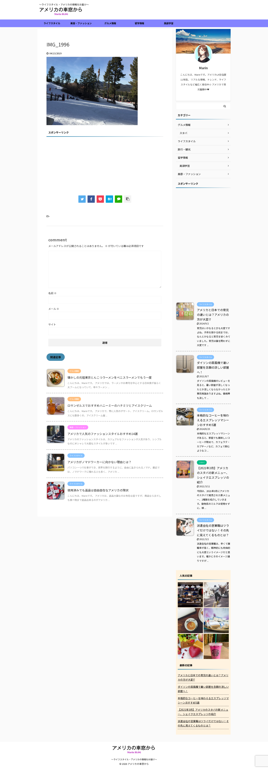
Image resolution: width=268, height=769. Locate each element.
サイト (52, 324)
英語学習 (168, 23)
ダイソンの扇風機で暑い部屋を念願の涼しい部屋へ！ (213, 367)
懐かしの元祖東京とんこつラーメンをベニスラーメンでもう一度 (109, 377)
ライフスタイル (52, 23)
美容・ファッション (81, 23)
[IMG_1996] (109, 199)
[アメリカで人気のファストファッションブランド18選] (190, 594)
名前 (52, 293)
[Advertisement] (104, 163)
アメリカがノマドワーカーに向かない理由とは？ (99, 462)
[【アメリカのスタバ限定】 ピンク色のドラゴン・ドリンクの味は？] (216, 646)
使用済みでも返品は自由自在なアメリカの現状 (98, 490)
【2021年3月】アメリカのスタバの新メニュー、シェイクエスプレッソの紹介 (203, 712)
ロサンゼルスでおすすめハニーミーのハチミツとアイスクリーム (109, 405)
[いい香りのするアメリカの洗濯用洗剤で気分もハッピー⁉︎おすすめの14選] (216, 620)
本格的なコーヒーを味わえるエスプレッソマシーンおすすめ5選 (213, 420)
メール (53, 309)
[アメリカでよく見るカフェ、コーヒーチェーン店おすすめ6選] (190, 620)
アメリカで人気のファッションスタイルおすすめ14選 (102, 433)
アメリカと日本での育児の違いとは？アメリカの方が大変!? (213, 314)
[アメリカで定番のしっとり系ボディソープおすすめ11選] (190, 646)
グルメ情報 (110, 23)
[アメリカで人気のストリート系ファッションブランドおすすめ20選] (216, 594)
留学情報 (139, 23)
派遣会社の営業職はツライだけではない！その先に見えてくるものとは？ (213, 530)
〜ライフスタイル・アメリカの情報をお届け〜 (134, 759)
